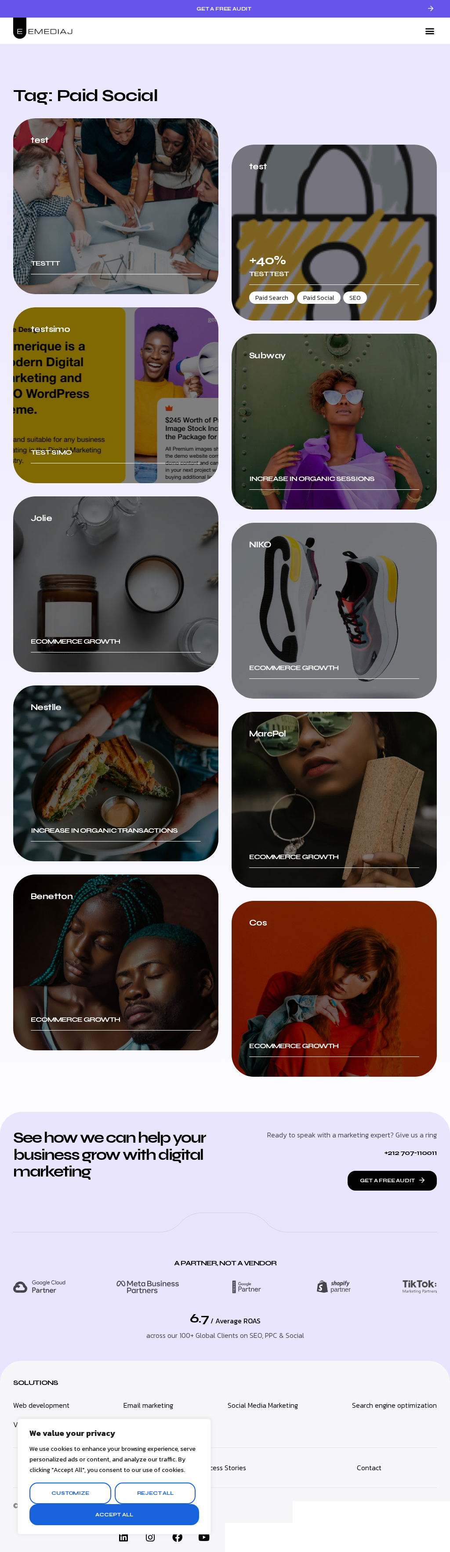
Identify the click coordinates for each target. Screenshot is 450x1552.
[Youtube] (204, 1537)
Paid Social (318, 297)
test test (269, 274)
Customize (70, 1493)
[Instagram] (150, 1537)
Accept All (114, 1515)
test (258, 166)
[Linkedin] (123, 1537)
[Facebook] (177, 1537)
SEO (355, 297)
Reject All (155, 1493)
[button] (429, 31)
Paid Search (271, 297)
